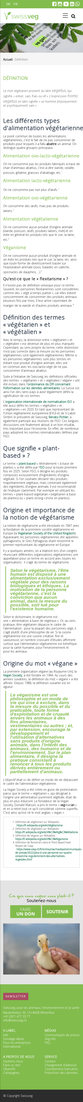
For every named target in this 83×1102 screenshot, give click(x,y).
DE (8, 4)
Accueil (8, 59)
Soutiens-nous (13, 1061)
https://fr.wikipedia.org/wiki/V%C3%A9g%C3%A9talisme (46, 832)
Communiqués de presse (62, 1035)
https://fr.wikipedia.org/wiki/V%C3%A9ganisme (41, 839)
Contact (50, 1061)
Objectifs (9, 1069)
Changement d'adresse (61, 1065)
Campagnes (11, 1073)
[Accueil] (20, 15)
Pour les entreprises (17, 1043)
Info (5, 1035)
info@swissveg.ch (15, 1020)
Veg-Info (50, 1039)
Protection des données (61, 1073)
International (11, 1046)
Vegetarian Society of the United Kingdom (46, 533)
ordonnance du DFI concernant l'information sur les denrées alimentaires (36, 386)
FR (16, 4)
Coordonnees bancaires (61, 1069)
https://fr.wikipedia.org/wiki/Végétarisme (40, 825)
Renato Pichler (58, 417)
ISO (42, 467)
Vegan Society (12, 675)
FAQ (47, 1043)
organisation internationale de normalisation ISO (38, 402)
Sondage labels (13, 1039)
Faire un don (11, 1065)
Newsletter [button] (16, 996)
